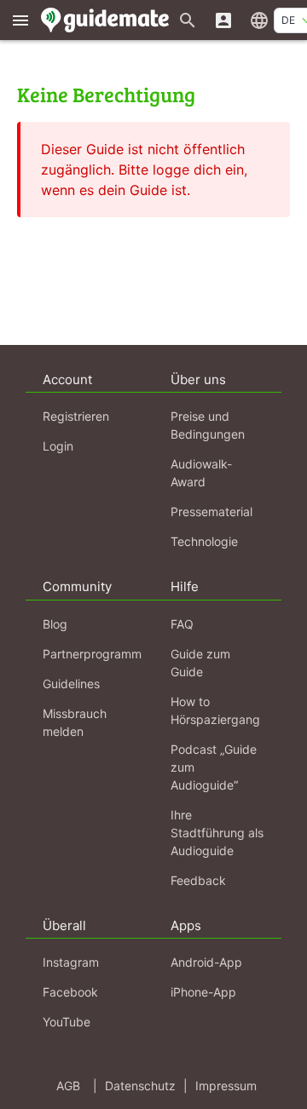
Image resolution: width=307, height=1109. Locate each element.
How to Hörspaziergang (215, 710)
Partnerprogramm (92, 653)
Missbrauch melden (75, 722)
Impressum (226, 1085)
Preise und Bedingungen (208, 425)
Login (58, 446)
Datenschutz (140, 1085)
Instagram (71, 962)
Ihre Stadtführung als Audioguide (217, 832)
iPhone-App (203, 992)
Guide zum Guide (200, 662)
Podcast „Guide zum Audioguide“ (214, 767)
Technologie (204, 541)
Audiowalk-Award (201, 473)
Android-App (206, 962)
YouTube (66, 1021)
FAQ (182, 624)
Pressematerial (211, 511)
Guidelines (71, 683)
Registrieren (76, 416)
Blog (55, 624)
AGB (68, 1085)
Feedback (198, 880)
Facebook (70, 992)
